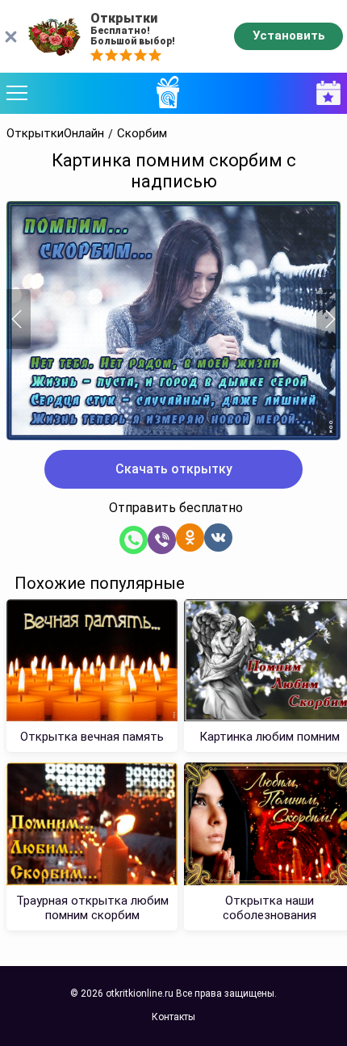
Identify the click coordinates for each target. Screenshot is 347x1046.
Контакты (173, 1017)
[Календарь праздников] (324, 93)
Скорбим (142, 134)
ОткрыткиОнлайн (55, 134)
